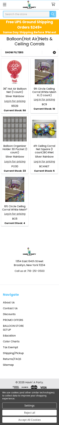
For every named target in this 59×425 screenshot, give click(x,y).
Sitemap (8, 365)
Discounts (9, 314)
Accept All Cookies (29, 420)
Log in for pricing (14, 101)
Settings (29, 405)
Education (9, 335)
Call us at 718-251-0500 (30, 271)
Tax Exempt (10, 347)
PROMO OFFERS (13, 320)
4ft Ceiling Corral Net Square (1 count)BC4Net (44, 149)
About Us (9, 302)
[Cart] (54, 4)
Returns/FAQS (12, 359)
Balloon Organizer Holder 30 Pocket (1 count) (14, 149)
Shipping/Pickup (13, 353)
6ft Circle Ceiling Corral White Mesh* (14, 207)
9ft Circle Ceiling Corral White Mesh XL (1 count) (44, 92)
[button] (54, 52)
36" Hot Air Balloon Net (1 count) (15, 90)
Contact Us (10, 308)
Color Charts (11, 341)
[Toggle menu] (4, 4)
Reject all (29, 412)
